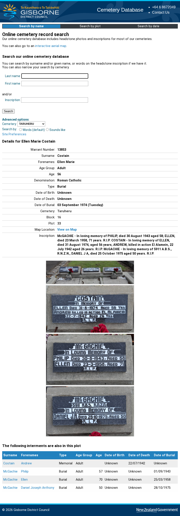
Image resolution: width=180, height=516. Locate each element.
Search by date (148, 26)
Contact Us (160, 12)
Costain (8, 463)
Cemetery (9, 124)
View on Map (67, 230)
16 (59, 217)
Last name (12, 76)
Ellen (24, 480)
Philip (25, 471)
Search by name (31, 26)
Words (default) (34, 130)
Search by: (9, 129)
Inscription (12, 100)
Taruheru (64, 211)
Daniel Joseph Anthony (37, 488)
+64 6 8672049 (164, 7)
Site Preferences (14, 134)
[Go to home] (32, 20)
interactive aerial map (50, 46)
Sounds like (57, 130)
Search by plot (90, 26)
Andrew (26, 463)
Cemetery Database (120, 10)
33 (59, 223)
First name (12, 83)
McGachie (10, 471)
